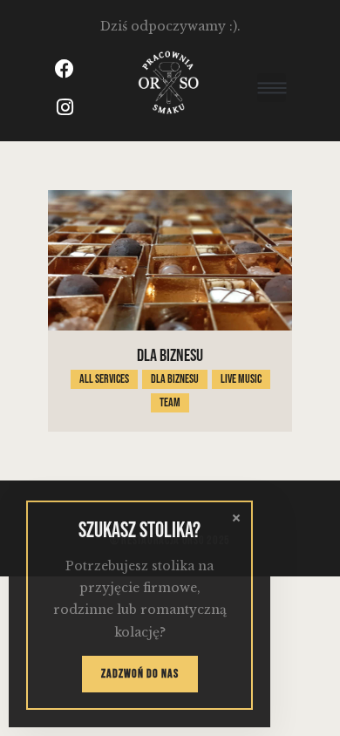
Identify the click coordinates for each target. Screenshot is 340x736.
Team (170, 402)
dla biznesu (175, 378)
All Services (104, 378)
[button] (271, 87)
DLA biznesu (170, 355)
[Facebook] (64, 69)
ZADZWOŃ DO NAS (140, 673)
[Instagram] (64, 107)
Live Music (241, 378)
